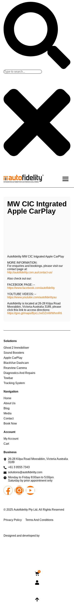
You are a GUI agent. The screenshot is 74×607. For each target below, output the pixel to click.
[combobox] (23, 72)
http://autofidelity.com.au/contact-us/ (29, 272)
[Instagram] (19, 490)
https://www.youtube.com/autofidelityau (32, 297)
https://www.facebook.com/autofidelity (31, 287)
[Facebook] (8, 490)
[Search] (37, 68)
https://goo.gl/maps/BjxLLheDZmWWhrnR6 (34, 313)
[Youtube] (30, 490)
